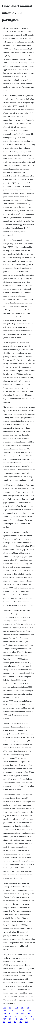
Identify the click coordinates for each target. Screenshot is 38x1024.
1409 (29, 1010)
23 (20, 1016)
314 (4, 1013)
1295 (10, 1013)
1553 (5, 1010)
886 (33, 1019)
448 (10, 1008)
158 (26, 1022)
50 (4, 1022)
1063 (22, 1013)
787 (4, 1019)
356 (31, 1016)
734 (22, 1008)
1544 (5, 1016)
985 (16, 1019)
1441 (16, 1008)
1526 (11, 1010)
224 (9, 1022)
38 (15, 1016)
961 (29, 1013)
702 (27, 1019)
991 (21, 1019)
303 (21, 1022)
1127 (17, 1010)
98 (10, 1016)
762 (24, 1010)
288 (15, 1022)
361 (10, 1019)
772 (25, 1016)
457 (4, 1008)
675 (28, 1008)
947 (16, 1013)
